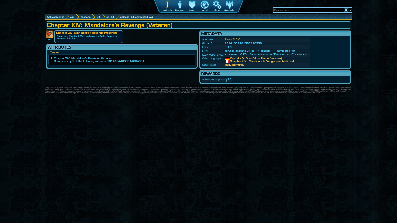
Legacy (192, 10)
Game (217, 10)
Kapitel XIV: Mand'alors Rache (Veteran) (232, 58)
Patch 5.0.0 (232, 39)
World (204, 10)
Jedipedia (167, 10)
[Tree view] (350, 10)
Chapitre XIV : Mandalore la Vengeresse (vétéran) (232, 61)
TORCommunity (234, 64)
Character (180, 10)
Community (229, 10)
